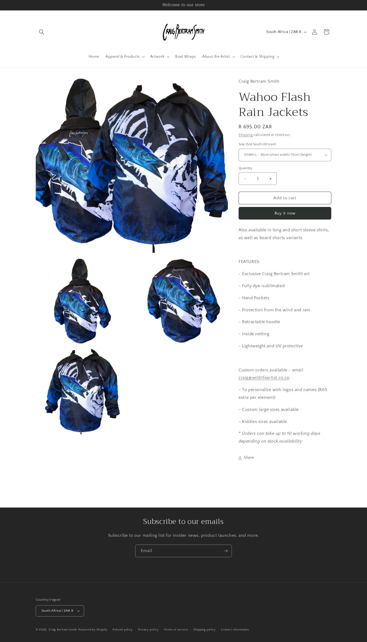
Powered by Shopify (92, 629)
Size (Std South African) (257, 144)
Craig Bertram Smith (63, 629)
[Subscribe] (226, 551)
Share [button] (249, 457)
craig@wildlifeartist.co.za (264, 377)
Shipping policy (204, 629)
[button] (42, 32)
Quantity (245, 168)
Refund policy (123, 629)
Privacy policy (148, 629)
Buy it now (285, 213)
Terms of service (176, 629)
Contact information (235, 629)
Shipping (246, 135)
